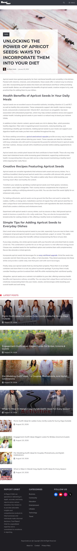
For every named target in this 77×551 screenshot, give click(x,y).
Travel (31, 516)
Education (32, 501)
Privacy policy (46, 545)
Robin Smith (12, 69)
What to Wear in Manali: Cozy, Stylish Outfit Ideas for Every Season (36, 409)
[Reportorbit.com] (6, 2)
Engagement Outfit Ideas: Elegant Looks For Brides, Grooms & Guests (41, 437)
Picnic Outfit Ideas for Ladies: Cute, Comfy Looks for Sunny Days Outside (42, 421)
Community (33, 498)
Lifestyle (32, 509)
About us (30, 545)
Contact (37, 545)
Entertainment (34, 505)
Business (32, 494)
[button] (64, 2)
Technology (33, 513)
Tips (6, 34)
